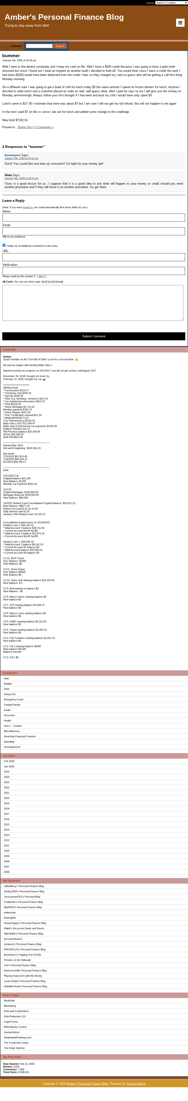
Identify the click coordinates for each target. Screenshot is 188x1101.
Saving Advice (11, 1032)
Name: (7, 211)
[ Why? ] (42, 276)
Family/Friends (12, 704)
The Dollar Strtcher (14, 1048)
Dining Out (10, 694)
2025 (6, 771)
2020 (6, 798)
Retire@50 (10, 917)
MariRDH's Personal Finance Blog (23, 907)
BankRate (9, 1000)
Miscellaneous (12, 731)
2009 (6, 856)
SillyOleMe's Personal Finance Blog (23, 933)
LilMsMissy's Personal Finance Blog (24, 886)
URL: (6, 251)
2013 (6, 835)
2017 (6, 814)
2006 (6, 872)
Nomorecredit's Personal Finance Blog (25, 970)
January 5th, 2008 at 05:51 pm (22, 178)
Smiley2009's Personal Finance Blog (24, 891)
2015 (6, 824)
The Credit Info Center (16, 1042)
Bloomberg (10, 1005)
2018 (6, 808)
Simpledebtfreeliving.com (17, 1037)
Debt (6, 689)
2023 (6, 782)
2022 (6, 787)
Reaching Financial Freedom (20, 736)
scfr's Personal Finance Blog (20, 965)
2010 (6, 850)
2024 (6, 777)
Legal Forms (11, 1021)
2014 (6, 829)
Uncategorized (12, 747)
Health (7, 720)
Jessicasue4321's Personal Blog (22, 896)
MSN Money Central (15, 1027)
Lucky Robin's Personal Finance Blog (24, 981)
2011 (6, 845)
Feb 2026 (9, 761)
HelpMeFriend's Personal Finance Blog (25, 986)
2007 (6, 866)
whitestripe (10, 912)
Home (5, 46)
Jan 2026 (9, 766)
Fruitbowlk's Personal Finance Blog (23, 902)
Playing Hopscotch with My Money (23, 975)
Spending (9, 741)
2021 (6, 792)
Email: (7, 225)
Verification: (10, 264)
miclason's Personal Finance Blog (22, 944)
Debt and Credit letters (16, 1011)
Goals (7, 710)
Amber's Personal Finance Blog (87, 1083)
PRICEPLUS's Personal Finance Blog (24, 949)
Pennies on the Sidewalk (17, 960)
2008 (6, 861)
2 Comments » (44, 127)
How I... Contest (13, 725)
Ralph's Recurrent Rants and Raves (24, 928)
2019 (6, 803)
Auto (6, 678)
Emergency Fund (13, 699)
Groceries (9, 715)
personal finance (13, 938)
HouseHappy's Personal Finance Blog (25, 923)
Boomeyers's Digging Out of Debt (22, 954)
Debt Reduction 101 (15, 1016)
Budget (8, 683)
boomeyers (12, 155)
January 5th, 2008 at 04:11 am (21, 158)
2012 (6, 840)
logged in (28, 207)
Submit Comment (93, 336)
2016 (6, 819)
